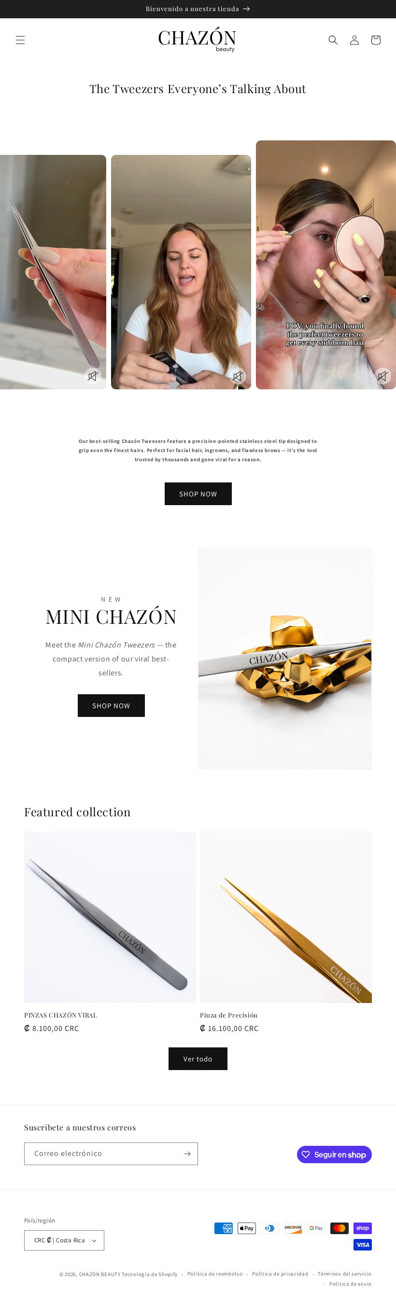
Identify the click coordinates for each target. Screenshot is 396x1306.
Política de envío (350, 1283)
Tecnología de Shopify (150, 1274)
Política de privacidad (280, 1273)
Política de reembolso (215, 1273)
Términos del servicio (345, 1273)
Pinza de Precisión (229, 1015)
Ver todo (198, 1058)
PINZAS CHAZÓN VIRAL (60, 1015)
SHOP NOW (198, 493)
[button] (20, 40)
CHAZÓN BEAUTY (100, 1274)
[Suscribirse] (187, 1153)
